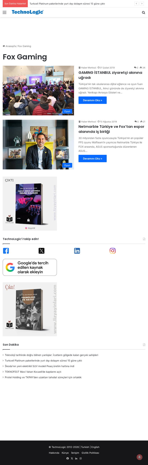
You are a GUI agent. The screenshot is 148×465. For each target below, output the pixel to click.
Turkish (85, 447)
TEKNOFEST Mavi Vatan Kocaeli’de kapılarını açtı (33, 371)
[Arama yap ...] (143, 14)
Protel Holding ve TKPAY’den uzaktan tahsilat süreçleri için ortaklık (43, 377)
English (95, 447)
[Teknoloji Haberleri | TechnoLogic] (29, 12)
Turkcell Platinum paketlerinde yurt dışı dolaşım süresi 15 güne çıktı (67, 3)
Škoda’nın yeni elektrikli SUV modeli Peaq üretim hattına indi (39, 366)
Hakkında (54, 452)
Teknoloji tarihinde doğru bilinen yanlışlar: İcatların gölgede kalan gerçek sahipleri (51, 355)
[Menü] (4, 14)
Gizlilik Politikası (90, 452)
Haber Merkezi (88, 67)
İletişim (75, 452)
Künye (65, 452)
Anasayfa (10, 46)
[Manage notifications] (139, 457)
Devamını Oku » (92, 100)
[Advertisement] (74, 29)
